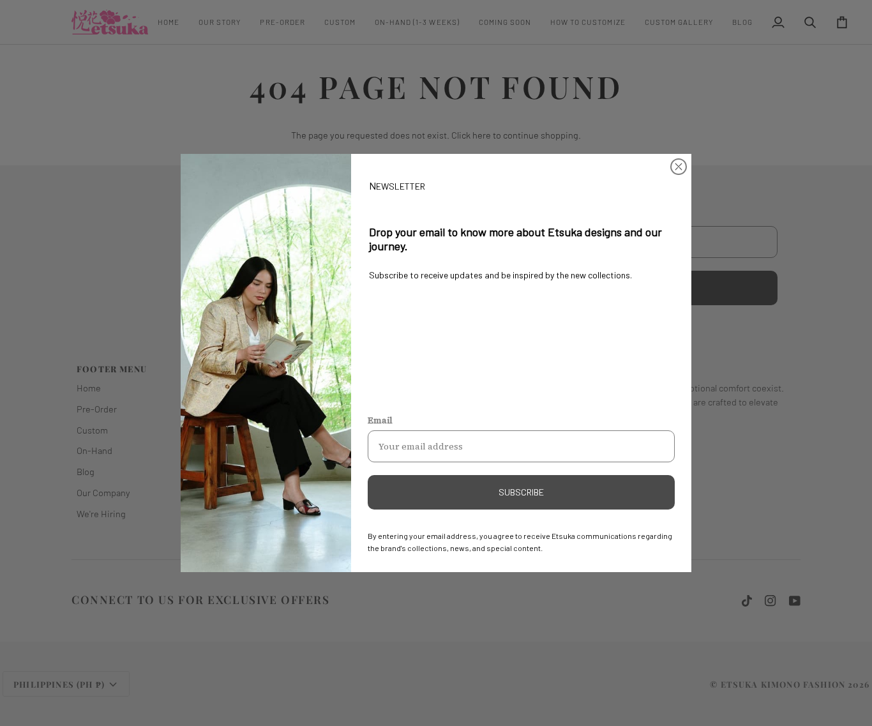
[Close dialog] (678, 166)
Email (380, 420)
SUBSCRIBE (521, 492)
